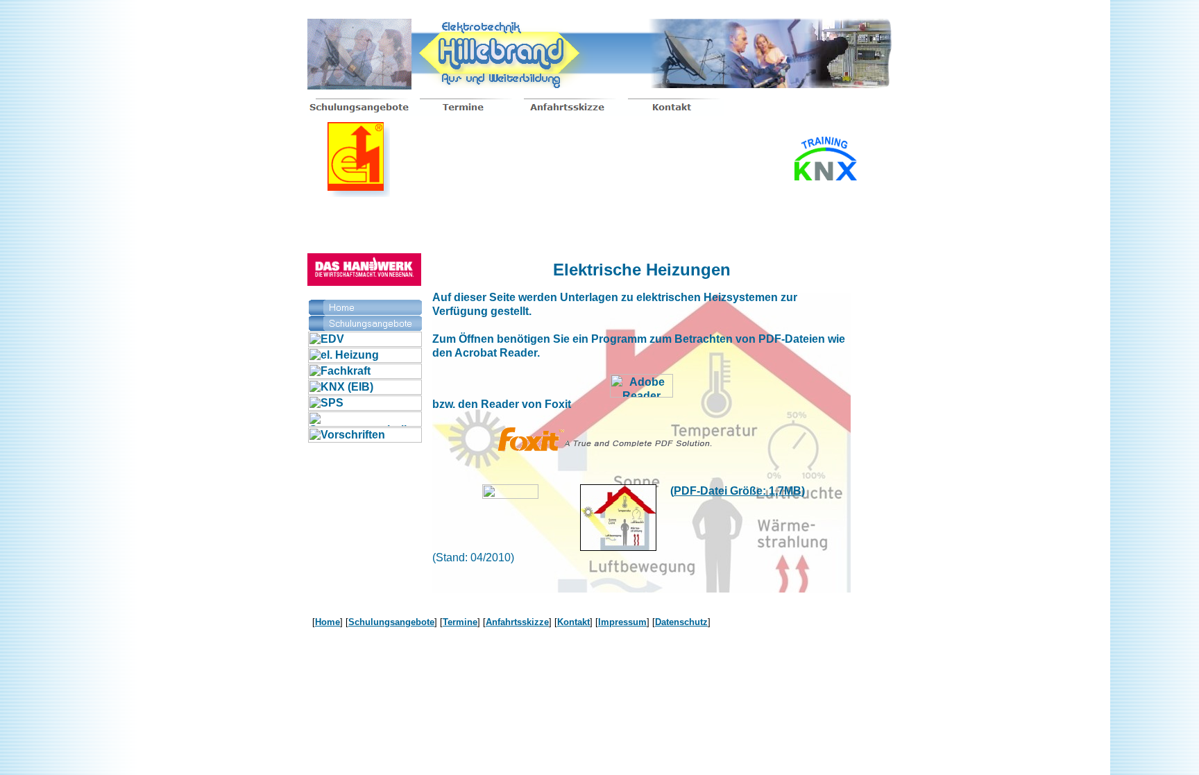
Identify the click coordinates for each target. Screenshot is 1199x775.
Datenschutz (681, 622)
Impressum (622, 622)
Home (327, 622)
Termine (460, 622)
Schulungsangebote (391, 622)
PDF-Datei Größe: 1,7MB (737, 491)
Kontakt (573, 622)
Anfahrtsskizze (517, 622)
